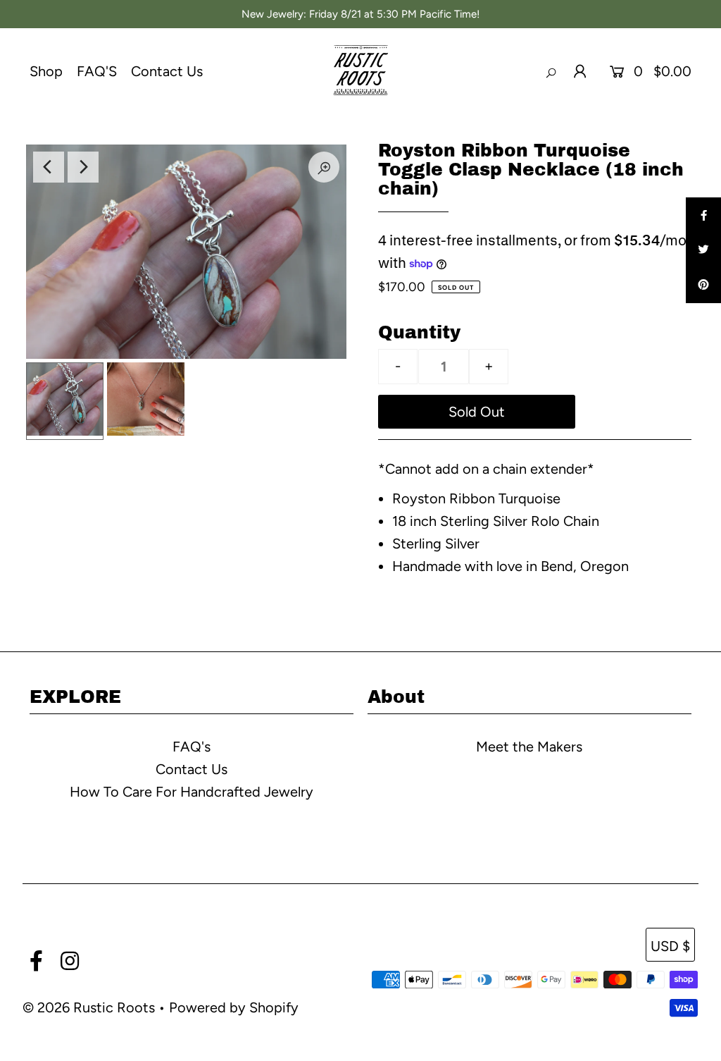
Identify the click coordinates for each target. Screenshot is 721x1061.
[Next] (83, 167)
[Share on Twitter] (703, 250)
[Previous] (48, 167)
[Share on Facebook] (703, 215)
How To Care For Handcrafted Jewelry (191, 791)
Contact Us (167, 71)
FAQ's (192, 746)
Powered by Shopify (234, 1007)
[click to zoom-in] (323, 167)
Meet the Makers (529, 746)
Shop (46, 71)
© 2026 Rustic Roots (90, 1007)
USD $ (670, 946)
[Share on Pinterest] (703, 285)
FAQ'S (97, 71)
